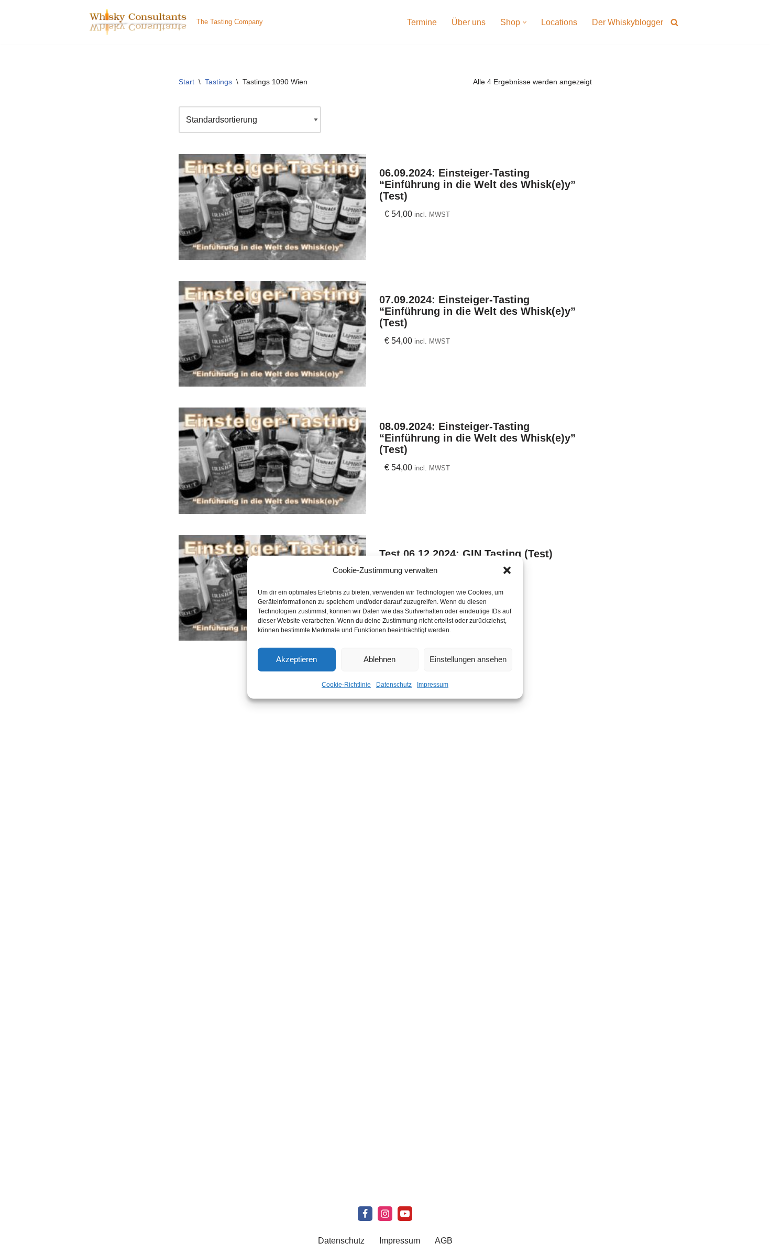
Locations (559, 22)
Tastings (218, 82)
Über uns (469, 22)
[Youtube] (405, 1213)
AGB (444, 1240)
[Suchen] (674, 22)
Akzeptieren (296, 659)
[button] (507, 570)
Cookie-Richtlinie (346, 684)
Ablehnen (379, 659)
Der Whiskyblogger (627, 22)
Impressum (432, 684)
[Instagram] (385, 1213)
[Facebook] (365, 1213)
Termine (422, 22)
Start (186, 82)
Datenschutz (394, 684)
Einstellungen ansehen (468, 659)
